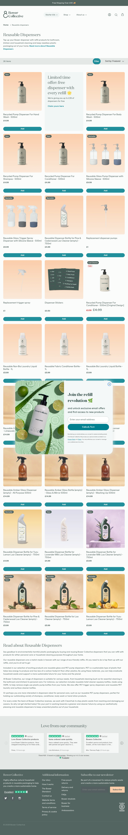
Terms (79, 439)
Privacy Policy (71, 439)
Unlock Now (88, 427)
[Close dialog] (109, 384)
